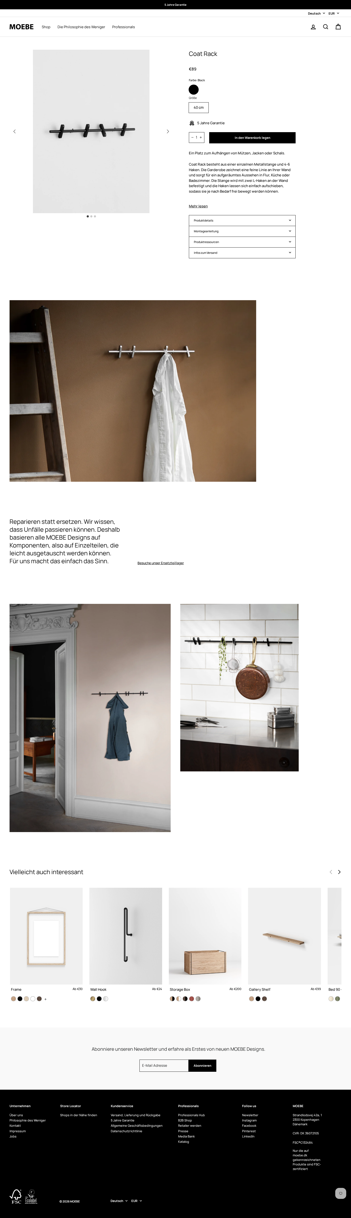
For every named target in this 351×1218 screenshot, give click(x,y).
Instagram (249, 1120)
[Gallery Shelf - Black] (258, 998)
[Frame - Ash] (26, 998)
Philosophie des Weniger (28, 1120)
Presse (183, 1131)
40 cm (199, 107)
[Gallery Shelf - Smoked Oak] (264, 998)
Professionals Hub (191, 1115)
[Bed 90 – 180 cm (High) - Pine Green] (337, 998)
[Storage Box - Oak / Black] (172, 998)
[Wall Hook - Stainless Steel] (105, 998)
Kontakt (15, 1125)
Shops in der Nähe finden (78, 1115)
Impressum (18, 1131)
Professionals (123, 27)
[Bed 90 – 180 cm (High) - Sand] (331, 998)
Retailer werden (189, 1125)
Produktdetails (203, 220)
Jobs (13, 1136)
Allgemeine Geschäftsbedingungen (137, 1125)
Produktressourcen (206, 242)
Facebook (249, 1125)
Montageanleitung (206, 231)
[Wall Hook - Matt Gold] (92, 998)
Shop (46, 27)
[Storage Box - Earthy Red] (191, 998)
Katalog (183, 1141)
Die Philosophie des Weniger (81, 27)
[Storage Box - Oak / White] (178, 998)
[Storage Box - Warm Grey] (198, 998)
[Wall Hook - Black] (99, 998)
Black (193, 89)
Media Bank (186, 1136)
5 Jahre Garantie (122, 1120)
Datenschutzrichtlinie (126, 1131)
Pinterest (249, 1131)
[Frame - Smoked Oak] (39, 998)
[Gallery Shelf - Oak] (251, 998)
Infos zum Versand (205, 253)
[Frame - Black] (20, 998)
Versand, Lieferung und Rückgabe (135, 1115)
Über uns (16, 1115)
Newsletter (250, 1115)
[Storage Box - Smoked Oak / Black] (185, 998)
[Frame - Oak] (13, 998)
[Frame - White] (33, 998)
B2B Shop (185, 1120)
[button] (168, 131)
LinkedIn (248, 1136)
